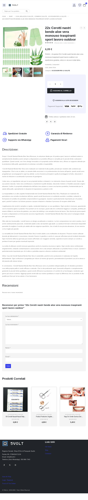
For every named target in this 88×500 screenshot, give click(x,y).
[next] (84, 27)
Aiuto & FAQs (6, 476)
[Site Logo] (14, 5)
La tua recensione (12, 324)
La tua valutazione (12, 316)
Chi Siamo (48, 447)
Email (7, 356)
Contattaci (48, 453)
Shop (46, 450)
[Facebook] (47, 121)
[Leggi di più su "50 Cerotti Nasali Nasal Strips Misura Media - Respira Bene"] (24, 390)
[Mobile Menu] (4, 5)
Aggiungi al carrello (62, 91)
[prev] (81, 27)
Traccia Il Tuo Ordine (9, 483)
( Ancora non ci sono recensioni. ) (64, 43)
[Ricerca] (27, 11)
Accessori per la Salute (61, 70)
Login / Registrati (7, 480)
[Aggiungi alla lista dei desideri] (24, 396)
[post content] (15, 399)
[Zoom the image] (13, 441)
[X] (51, 121)
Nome (7, 348)
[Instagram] (55, 121)
